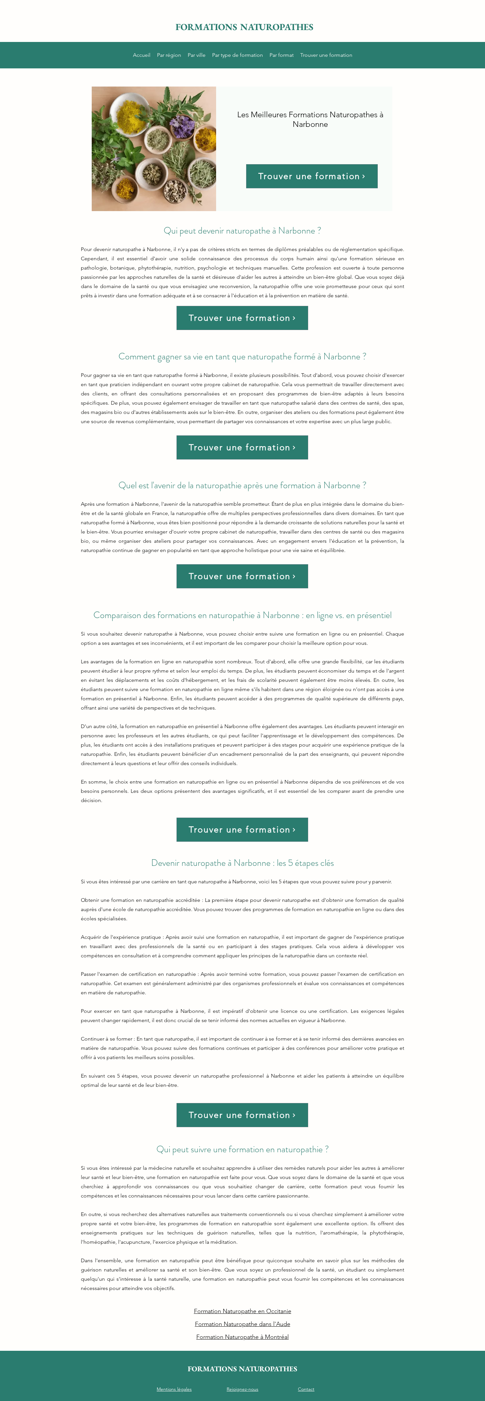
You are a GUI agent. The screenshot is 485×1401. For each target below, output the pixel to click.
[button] (169, 55)
